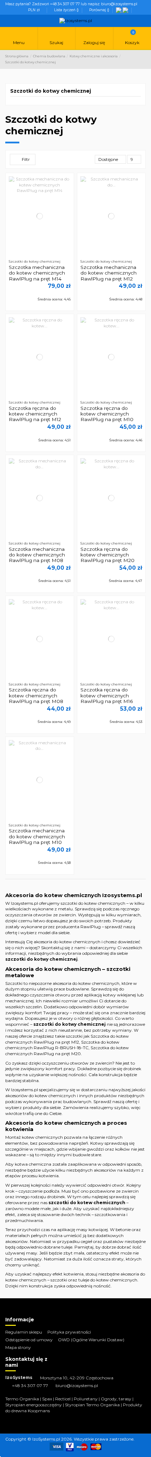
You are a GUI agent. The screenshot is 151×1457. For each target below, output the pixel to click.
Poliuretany (86, 1398)
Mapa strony (18, 1347)
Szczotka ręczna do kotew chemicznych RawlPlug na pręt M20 (107, 554)
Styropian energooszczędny (33, 1404)
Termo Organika (22, 1398)
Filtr (25, 159)
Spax (47, 1398)
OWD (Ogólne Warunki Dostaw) (91, 1339)
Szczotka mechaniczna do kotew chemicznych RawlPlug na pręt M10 (37, 836)
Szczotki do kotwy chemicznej (50, 91)
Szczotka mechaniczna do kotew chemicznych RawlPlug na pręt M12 (108, 273)
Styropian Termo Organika (92, 1404)
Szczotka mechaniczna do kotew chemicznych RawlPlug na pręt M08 (37, 554)
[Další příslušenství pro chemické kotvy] (119, 10)
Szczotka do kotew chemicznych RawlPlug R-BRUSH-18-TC (62, 1045)
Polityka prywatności (69, 1332)
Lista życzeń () (66, 10)
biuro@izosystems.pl (76, 1385)
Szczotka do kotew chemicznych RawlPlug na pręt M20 (67, 1050)
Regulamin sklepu (23, 1332)
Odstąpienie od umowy (29, 1339)
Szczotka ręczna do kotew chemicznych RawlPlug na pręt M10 (106, 413)
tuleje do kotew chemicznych (107, 1279)
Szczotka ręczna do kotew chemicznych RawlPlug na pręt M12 (35, 413)
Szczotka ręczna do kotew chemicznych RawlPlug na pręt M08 (36, 695)
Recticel (63, 1398)
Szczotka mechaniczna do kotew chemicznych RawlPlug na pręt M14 (37, 273)
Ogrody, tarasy (116, 1398)
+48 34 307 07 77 (30, 1385)
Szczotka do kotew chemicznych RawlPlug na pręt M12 (67, 1039)
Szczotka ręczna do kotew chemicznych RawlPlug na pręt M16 (106, 695)
